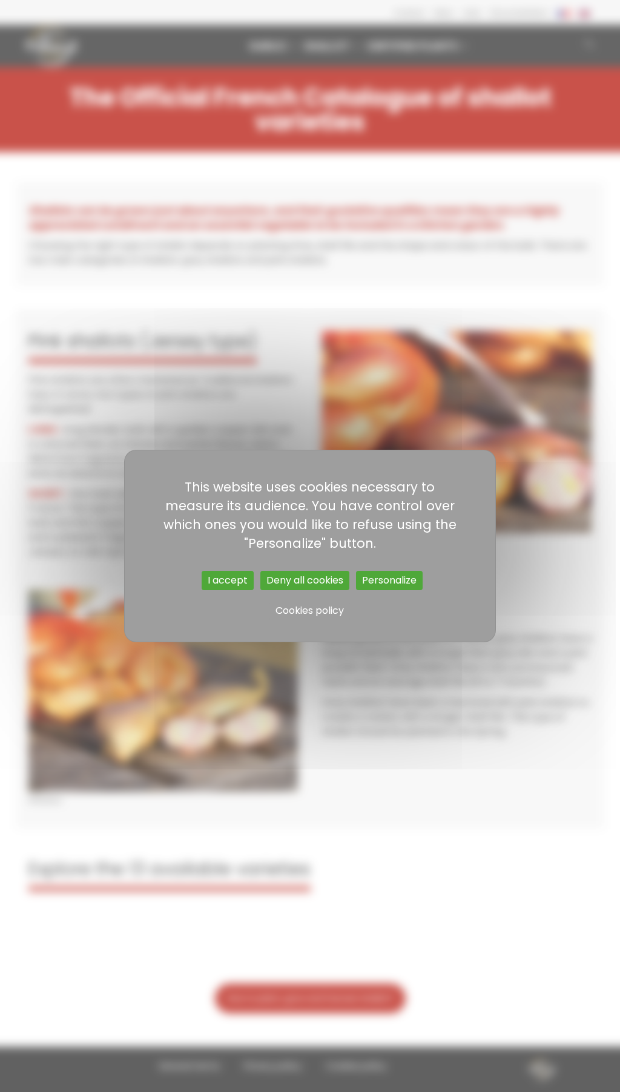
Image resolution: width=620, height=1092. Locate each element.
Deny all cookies (304, 580)
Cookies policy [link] (309, 610)
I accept (228, 580)
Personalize (389, 580)
